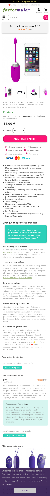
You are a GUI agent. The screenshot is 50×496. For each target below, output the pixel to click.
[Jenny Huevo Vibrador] (37, 459)
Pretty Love (7, 252)
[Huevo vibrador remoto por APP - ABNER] (8, 92)
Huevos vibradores (10, 278)
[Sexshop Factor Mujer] (16, 12)
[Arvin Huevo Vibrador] (13, 459)
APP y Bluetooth (25, 278)
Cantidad (7, 130)
